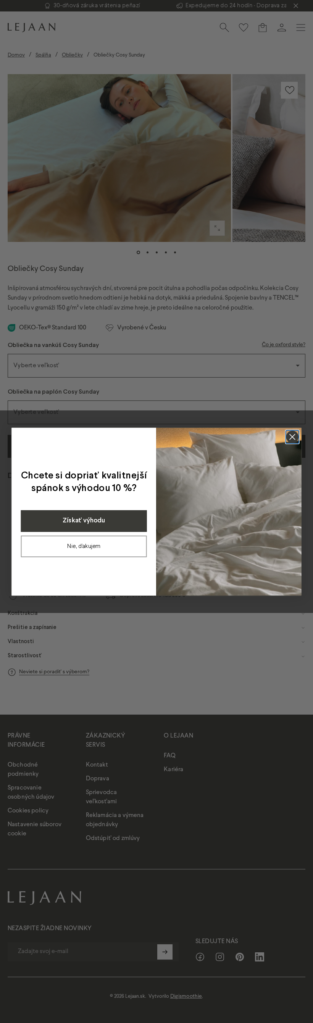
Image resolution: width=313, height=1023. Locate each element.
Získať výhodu (84, 520)
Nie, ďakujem (83, 546)
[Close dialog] (292, 436)
